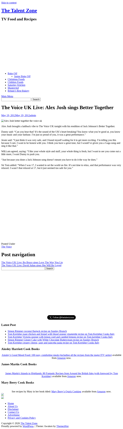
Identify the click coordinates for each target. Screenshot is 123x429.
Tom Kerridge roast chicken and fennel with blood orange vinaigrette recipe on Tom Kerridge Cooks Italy (61, 334)
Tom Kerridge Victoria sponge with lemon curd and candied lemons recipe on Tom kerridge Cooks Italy (60, 337)
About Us (13, 406)
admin (33, 115)
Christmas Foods (16, 79)
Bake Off (12, 73)
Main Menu (7, 96)
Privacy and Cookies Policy (22, 417)
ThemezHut (62, 426)
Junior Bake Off (22, 76)
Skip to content (8, 2)
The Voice (6, 246)
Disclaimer (13, 409)
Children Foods (15, 82)
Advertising (14, 415)
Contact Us (13, 412)
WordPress (28, 426)
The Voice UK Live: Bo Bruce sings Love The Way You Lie (32, 262)
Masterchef (13, 88)
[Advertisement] (61, 47)
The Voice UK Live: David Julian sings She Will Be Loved (31, 265)
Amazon (61, 358)
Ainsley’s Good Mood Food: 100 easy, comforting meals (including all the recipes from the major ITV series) (57, 355)
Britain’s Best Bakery (18, 90)
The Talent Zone (19, 10)
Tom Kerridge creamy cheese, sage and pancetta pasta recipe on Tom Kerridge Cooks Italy (53, 342)
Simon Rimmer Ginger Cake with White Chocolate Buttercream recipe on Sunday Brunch (53, 339)
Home (11, 403)
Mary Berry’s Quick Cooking (66, 391)
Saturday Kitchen (16, 85)
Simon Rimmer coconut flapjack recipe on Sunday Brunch (37, 331)
